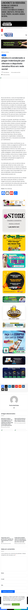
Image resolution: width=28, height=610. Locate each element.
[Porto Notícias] (8, 35)
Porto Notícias (6, 72)
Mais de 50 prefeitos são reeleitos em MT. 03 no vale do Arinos (20, 420)
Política (7, 52)
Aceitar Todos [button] (16, 604)
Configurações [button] (7, 604)
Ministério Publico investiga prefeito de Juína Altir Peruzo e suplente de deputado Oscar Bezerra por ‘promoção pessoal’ (7, 422)
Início (3, 52)
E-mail (2, 579)
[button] (5, 27)
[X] (6, 386)
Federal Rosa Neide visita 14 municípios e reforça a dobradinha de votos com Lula (20, 539)
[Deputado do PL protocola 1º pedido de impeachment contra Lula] (7, 482)
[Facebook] (2, 386)
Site (2, 585)
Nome (2, 573)
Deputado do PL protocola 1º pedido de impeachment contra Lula (7, 539)
